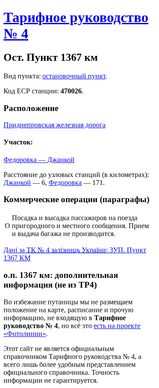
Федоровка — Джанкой (39, 159)
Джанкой (17, 182)
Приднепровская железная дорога (55, 125)
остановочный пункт (74, 76)
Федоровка (65, 182)
